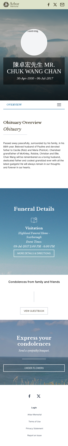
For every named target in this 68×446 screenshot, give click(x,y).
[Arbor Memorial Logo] (11, 4)
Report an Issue (34, 435)
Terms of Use (35, 421)
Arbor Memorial (35, 414)
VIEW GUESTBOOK (34, 310)
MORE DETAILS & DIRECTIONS (34, 253)
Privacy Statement (34, 428)
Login (34, 407)
